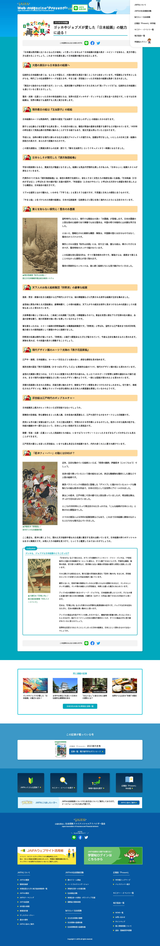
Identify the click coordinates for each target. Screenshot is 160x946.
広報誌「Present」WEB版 (145, 23)
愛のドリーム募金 (74, 880)
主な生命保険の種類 (75, 918)
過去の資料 (24, 920)
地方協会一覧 (139, 36)
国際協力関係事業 (74, 902)
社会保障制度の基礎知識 (77, 927)
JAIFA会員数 (24, 902)
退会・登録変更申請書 (123, 930)
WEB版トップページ (122, 880)
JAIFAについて (140, 5)
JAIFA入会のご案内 (27, 924)
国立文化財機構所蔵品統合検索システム (38, 278)
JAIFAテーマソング (27, 897)
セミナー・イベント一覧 (144, 29)
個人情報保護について (123, 926)
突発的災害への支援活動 (77, 888)
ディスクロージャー (27, 915)
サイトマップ (120, 921)
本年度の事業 (25, 906)
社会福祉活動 (72, 893)
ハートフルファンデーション (78, 884)
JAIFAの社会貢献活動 (142, 11)
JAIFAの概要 (24, 880)
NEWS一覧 (119, 912)
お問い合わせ (120, 917)
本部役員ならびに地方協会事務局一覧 (33, 888)
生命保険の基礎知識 (75, 922)
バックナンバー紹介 (122, 884)
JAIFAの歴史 (24, 893)
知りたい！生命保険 (142, 17)
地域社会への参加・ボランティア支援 (81, 897)
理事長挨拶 (24, 884)
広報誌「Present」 (121, 872)
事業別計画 (24, 911)
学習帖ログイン (140, 42)
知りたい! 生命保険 (73, 911)
